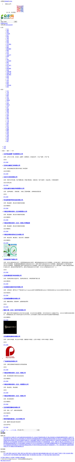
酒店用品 (8, 74)
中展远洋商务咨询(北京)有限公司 (14, 234)
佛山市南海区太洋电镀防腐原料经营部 (58, 437)
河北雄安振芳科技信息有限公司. (13, 200)
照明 (7, 41)
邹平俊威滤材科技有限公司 (67, 443)
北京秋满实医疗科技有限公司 (13, 275)
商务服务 (8, 68)
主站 (11, 1)
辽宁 (7, 101)
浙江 (7, 107)
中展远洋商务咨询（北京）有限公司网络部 (17, 223)
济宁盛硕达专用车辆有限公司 (16, 446)
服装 (7, 47)
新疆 (7, 136)
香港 (7, 139)
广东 (7, 120)
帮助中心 (8, 457)
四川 (7, 124)
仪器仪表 (8, 85)
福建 (7, 110)
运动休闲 (8, 60)
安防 (7, 59)
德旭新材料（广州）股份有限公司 (58, 445)
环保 (7, 67)
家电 (7, 36)
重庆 (7, 95)
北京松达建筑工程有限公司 (12, 165)
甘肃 (7, 132)
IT (7, 58)
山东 (7, 114)
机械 (7, 70)
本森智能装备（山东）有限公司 (51, 441)
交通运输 (8, 71)
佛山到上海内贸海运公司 (66, 441)
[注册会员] (2, 431)
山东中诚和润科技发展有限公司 (25, 437)
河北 (7, 97)
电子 (7, 35)
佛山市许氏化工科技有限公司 (18, 438)
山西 (7, 98)
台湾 (7, 138)
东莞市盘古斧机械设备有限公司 (34, 438)
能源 (7, 77)
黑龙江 (8, 104)
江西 (7, 112)
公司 (5, 146)
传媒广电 (8, 73)
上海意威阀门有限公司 (36, 440)
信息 (5, 148)
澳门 (7, 141)
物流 (7, 83)
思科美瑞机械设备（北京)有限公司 (14, 419)
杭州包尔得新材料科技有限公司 (34, 441)
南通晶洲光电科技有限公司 (50, 438)
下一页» (14, 430)
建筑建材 (8, 48)
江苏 (7, 106)
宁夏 (7, 135)
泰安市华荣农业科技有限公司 (41, 445)
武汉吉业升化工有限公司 (10, 437)
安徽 (7, 109)
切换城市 (6, 1)
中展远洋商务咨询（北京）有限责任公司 (16, 384)
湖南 (7, 118)
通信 (7, 62)
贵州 (7, 126)
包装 (7, 80)
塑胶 (7, 32)
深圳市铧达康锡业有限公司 (26, 445)
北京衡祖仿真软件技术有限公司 (13, 287)
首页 (7, 24)
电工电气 (8, 65)
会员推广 (13, 457)
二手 (7, 79)
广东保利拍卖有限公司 (10, 361)
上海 (7, 92)
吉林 (7, 103)
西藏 (7, 129)
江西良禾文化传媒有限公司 (62, 440)
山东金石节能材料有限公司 (40, 437)
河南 (7, 115)
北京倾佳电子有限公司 (10, 259)
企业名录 (10, 24)
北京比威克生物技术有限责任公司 (14, 188)
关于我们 (3, 457)
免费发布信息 (4, 23)
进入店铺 (6, 162)
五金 (7, 39)
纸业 (7, 82)
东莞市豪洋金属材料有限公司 (51, 443)
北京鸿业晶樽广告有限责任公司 (13, 154)
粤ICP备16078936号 (6, 460)
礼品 (7, 64)
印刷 (7, 42)
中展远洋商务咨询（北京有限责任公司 (15, 211)
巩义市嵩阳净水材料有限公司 (11, 445)
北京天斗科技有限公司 (10, 177)
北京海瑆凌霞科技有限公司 (12, 298)
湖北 (7, 117)
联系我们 (18, 457)
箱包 (7, 86)
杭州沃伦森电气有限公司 (23, 440)
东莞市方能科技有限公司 (48, 440)
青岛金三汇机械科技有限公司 (65, 438)
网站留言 (23, 457)
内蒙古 (8, 100)
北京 (7, 91)
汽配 (7, 38)
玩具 (7, 53)
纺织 (7, 45)
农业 (7, 76)
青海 (7, 133)
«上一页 (3, 430)
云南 (7, 127)
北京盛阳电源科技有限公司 (12, 336)
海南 (7, 123)
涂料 (7, 30)
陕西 (7, 130)
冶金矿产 (8, 55)
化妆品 (8, 33)
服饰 (7, 50)
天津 (7, 94)
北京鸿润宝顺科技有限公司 (12, 407)
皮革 (7, 52)
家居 (7, 56)
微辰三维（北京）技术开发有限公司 (15, 310)
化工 (7, 29)
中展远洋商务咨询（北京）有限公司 (15, 373)
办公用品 (8, 44)
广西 (7, 121)
